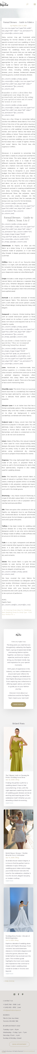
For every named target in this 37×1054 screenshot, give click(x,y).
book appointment (19, 1044)
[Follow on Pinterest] (22, 994)
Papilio (15, 26)
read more (9, 803)
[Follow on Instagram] (14, 994)
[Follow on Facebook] (18, 994)
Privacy (4, 1052)
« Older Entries (9, 981)
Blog (17, 780)
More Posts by (18, 704)
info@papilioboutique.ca (12, 1010)
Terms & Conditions (29, 1051)
